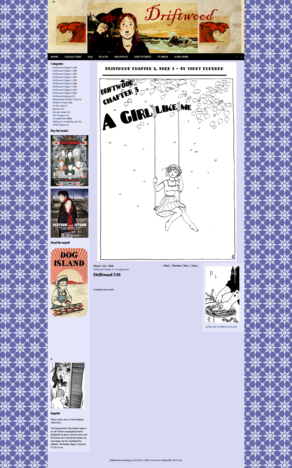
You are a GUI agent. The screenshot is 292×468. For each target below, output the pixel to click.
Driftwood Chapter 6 (62, 83)
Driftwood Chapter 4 (62, 76)
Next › (187, 265)
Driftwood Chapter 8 (62, 89)
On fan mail (58, 105)
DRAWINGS (121, 56)
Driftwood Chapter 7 (62, 86)
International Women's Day (65, 99)
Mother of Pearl (60, 102)
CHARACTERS (73, 56)
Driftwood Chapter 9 (62, 92)
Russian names (60, 111)
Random (57, 108)
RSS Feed (177, 460)
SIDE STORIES (142, 56)
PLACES (103, 56)
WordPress (138, 460)
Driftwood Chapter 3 (62, 73)
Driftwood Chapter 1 (62, 67)
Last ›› (195, 265)
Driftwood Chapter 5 (62, 80)
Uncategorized (59, 118)
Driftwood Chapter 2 (62, 70)
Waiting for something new (65, 121)
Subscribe (181, 56)
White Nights (59, 124)
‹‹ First (165, 265)
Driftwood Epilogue (62, 96)
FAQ (90, 56)
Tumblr (163, 56)
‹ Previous (176, 265)
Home (54, 56)
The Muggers (59, 115)
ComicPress (155, 460)
